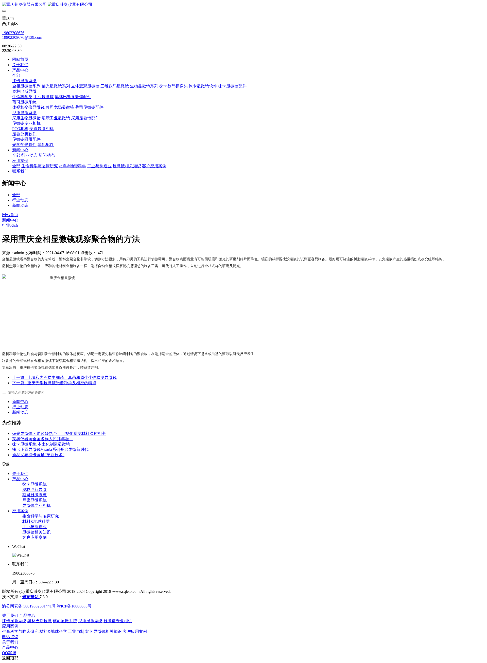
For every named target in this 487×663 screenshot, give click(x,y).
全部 (16, 75)
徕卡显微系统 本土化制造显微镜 (41, 444)
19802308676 (13, 33)
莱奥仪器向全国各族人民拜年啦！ (42, 439)
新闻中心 (10, 220)
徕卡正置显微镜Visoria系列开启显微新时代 (50, 449)
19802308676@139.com (22, 37)
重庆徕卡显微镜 (32, 368)
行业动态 (20, 200)
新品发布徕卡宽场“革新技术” (38, 455)
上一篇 (64, 377)
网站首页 (20, 59)
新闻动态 (20, 205)
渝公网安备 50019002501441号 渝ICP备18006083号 (47, 606)
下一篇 (54, 383)
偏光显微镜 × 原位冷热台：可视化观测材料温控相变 (59, 433)
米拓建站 (31, 597)
